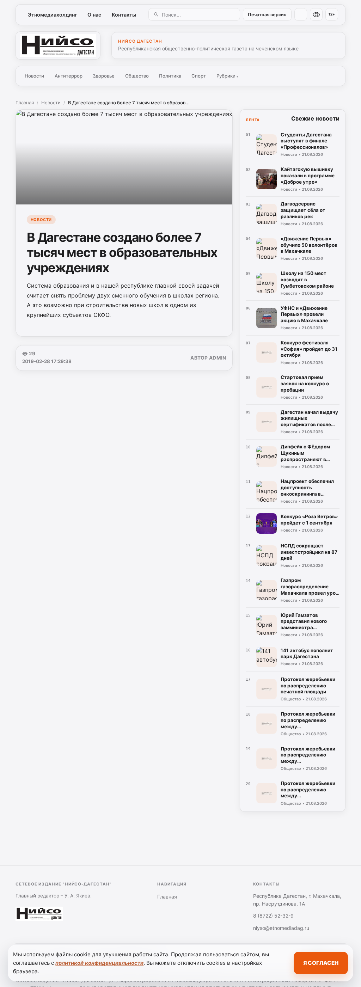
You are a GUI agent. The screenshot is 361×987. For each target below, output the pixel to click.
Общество (137, 76)
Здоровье (104, 76)
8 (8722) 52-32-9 (273, 916)
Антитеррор (68, 76)
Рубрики (227, 76)
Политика (170, 76)
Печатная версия (267, 14)
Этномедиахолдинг (52, 15)
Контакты (124, 15)
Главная (25, 102)
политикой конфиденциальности (99, 963)
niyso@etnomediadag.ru (281, 928)
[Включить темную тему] (300, 14)
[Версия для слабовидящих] (316, 14)
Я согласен (320, 963)
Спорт (198, 76)
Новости (34, 76)
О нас (94, 15)
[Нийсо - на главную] (58, 45)
